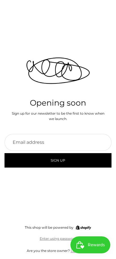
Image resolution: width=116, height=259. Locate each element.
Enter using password (58, 238)
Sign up (58, 160)
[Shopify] (83, 227)
